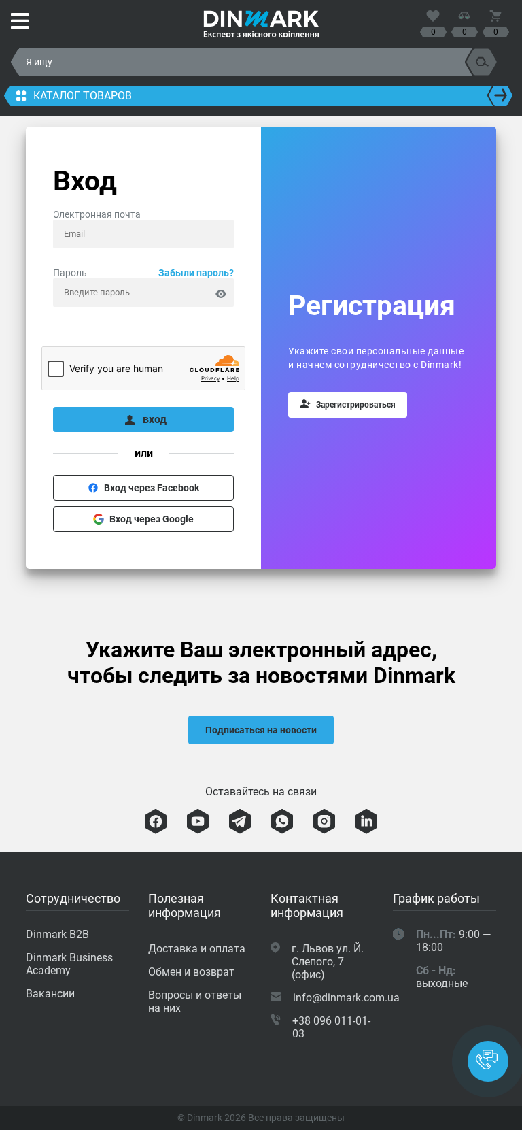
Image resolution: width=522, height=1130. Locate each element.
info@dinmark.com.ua (346, 997)
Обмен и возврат (191, 971)
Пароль (143, 272)
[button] (488, 1061)
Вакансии (50, 993)
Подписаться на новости (261, 730)
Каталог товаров (82, 95)
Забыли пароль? (196, 272)
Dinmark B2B (57, 934)
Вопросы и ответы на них (194, 1001)
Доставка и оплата (196, 948)
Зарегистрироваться (356, 405)
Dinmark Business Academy (69, 964)
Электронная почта (97, 214)
